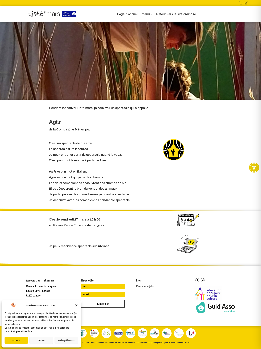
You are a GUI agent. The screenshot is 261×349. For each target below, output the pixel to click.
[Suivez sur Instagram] (246, 3)
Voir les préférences (66, 340)
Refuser (41, 340)
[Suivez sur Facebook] (241, 3)
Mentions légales (145, 286)
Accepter (16, 340)
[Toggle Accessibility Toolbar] (254, 167)
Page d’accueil (127, 14)
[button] (76, 305)
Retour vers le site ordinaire (176, 14)
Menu (146, 14)
